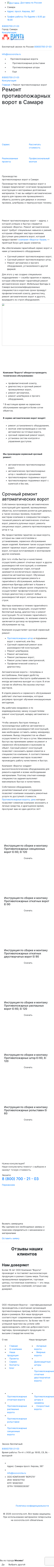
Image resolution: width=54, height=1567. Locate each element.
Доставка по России (31, 2)
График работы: (26, 18)
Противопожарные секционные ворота (17, 1431)
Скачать (27, 858)
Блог (11, 1368)
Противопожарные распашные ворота (17, 1409)
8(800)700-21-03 (10, 26)
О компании (15, 1349)
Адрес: (21, 11)
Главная (6, 84)
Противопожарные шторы (26, 67)
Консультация (9, 32)
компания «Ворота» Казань (32, 239)
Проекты (14, 1358)
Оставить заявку (10, 1238)
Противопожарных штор (20, 638)
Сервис (13, 1361)
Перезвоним (8, 1185)
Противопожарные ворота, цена (19, 799)
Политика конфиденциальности (32, 1505)
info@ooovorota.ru (11, 54)
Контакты (14, 1365)
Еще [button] (14, 71)
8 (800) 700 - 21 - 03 (20, 1179)
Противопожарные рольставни (28, 63)
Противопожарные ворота (24, 59)
